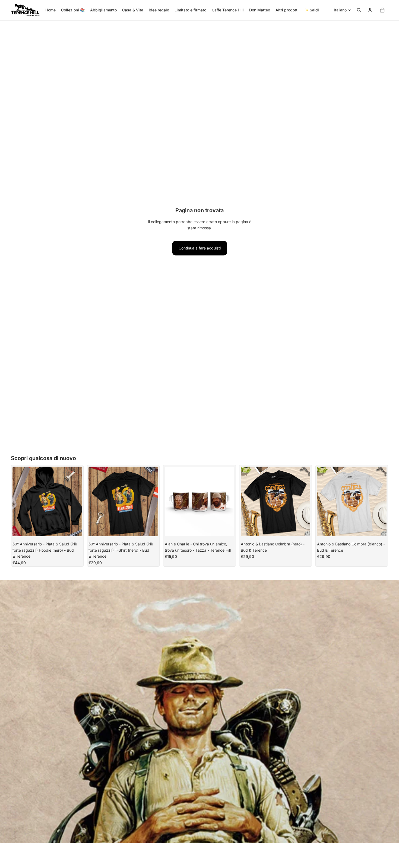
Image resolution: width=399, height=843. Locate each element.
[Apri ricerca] (359, 10)
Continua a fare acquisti (200, 248)
